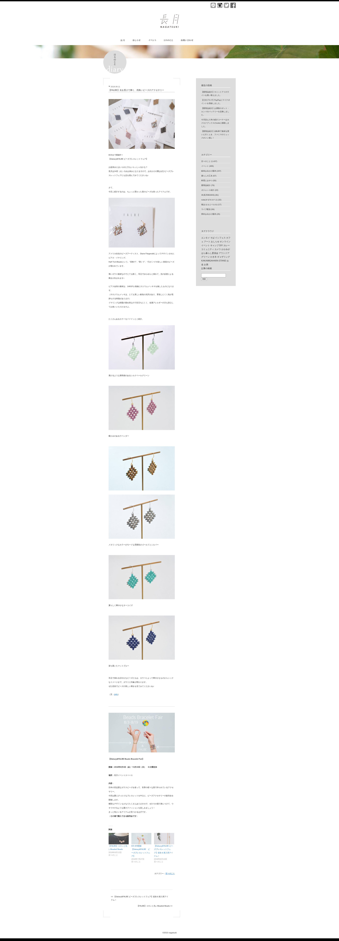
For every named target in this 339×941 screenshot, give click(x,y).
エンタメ (205, 238)
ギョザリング (223, 257)
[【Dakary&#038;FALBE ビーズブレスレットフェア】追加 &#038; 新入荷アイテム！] (164, 838)
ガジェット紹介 (207, 190)
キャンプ (214, 245)
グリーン (205, 257)
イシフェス (220, 238)
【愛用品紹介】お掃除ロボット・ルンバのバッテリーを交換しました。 (215, 111)
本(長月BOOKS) (208, 195)
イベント (205, 166)
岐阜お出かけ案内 (208, 171)
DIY (221, 245)
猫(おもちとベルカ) (209, 204)
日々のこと (170, 873)
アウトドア (224, 253)
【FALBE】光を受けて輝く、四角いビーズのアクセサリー (136, 90)
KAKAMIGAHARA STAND (213, 261)
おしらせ (215, 241)
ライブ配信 (206, 209)
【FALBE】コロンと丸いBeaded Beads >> (154, 906)
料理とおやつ (206, 180)
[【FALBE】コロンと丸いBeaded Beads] (119, 838)
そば (212, 238)
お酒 (206, 264)
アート (207, 241)
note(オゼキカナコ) (209, 200)
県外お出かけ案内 (208, 214)
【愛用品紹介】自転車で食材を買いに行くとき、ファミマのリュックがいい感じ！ (215, 134)
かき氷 (213, 257)
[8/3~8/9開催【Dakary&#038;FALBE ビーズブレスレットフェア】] (141, 838)
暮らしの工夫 (206, 176)
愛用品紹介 (206, 185)
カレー (226, 245)
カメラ (218, 249)
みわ (116, 694)
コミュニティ (207, 249)
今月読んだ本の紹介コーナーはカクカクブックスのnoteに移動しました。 (215, 123)
